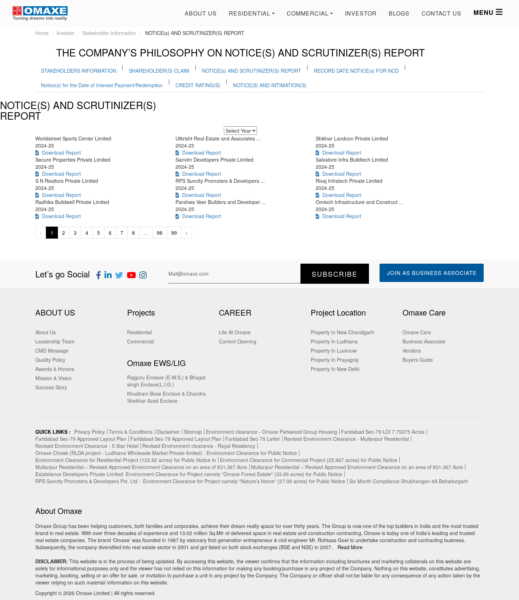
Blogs (399, 13)
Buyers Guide (417, 359)
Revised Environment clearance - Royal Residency (198, 445)
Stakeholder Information (109, 32)
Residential (139, 332)
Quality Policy (50, 359)
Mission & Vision (53, 378)
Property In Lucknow (334, 350)
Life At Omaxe (235, 332)
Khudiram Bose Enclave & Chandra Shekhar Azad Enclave (166, 397)
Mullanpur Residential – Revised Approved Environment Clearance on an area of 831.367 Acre (141, 466)
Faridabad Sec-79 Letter (252, 438)
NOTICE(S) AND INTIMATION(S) (269, 85)
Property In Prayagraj (334, 359)
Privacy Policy (89, 431)
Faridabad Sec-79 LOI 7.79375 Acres (382, 431)
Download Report (60, 152)
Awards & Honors (54, 368)
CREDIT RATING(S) (197, 85)
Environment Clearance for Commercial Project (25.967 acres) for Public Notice (308, 459)
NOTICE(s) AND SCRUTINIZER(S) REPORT (251, 70)
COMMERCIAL (308, 13)
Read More (350, 547)
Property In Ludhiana (334, 341)
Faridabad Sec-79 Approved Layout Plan (80, 438)
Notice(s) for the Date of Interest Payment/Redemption (102, 85)
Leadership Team (54, 341)
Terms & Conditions (131, 431)
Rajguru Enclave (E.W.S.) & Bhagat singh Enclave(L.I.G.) (166, 381)
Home (42, 32)
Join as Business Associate (432, 272)
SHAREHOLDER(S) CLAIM (159, 70)
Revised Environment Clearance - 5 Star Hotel (86, 445)
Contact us (441, 13)
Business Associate (424, 341)
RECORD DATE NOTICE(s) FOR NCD (356, 70)
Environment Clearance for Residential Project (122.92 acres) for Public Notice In (125, 459)
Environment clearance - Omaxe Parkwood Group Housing (271, 431)
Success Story (51, 387)
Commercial (140, 341)
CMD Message (51, 350)
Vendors (411, 350)
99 (174, 232)
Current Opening (237, 341)
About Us (201, 13)
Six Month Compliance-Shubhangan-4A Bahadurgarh (408, 481)
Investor (361, 13)
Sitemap (193, 431)
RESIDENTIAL (249, 13)
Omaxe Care (416, 332)
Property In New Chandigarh (342, 332)
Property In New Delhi (335, 368)
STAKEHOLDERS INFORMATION (78, 70)
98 (159, 232)
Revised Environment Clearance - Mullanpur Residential (346, 438)
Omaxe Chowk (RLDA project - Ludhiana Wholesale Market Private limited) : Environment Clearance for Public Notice (166, 452)
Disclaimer (168, 431)
